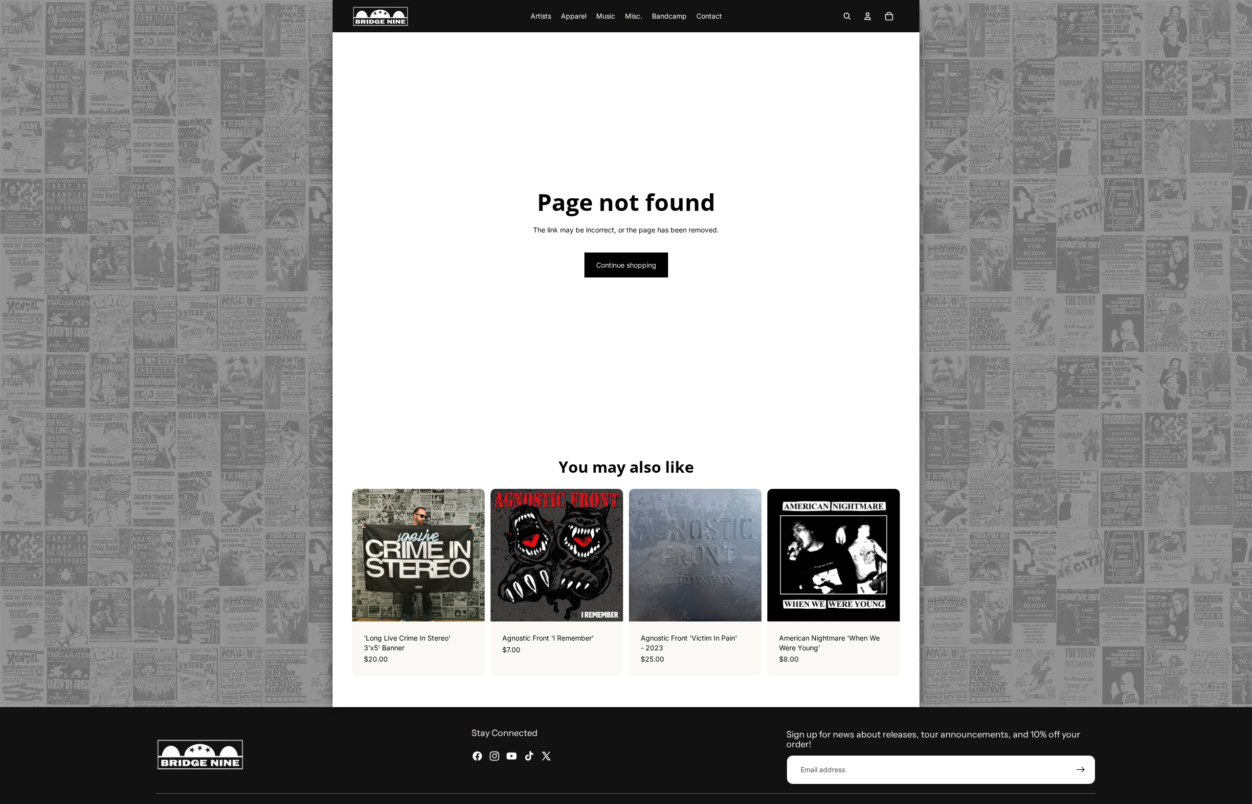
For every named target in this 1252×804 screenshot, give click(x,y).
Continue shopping (626, 265)
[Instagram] (494, 756)
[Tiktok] (529, 756)
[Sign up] (1081, 769)
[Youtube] (511, 756)
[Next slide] (885, 555)
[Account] (867, 16)
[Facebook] (477, 756)
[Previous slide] (782, 555)
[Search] (847, 16)
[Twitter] (546, 756)
